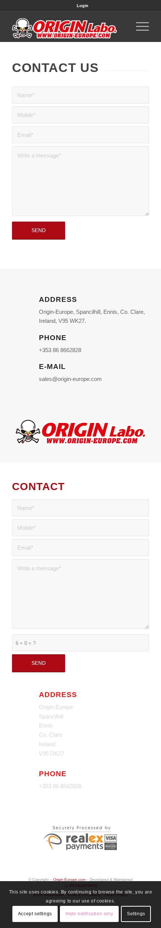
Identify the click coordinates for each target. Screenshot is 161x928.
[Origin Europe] (66, 27)
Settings (136, 913)
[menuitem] (82, 5)
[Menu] (138, 27)
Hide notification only (89, 913)
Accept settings (35, 913)
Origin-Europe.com (69, 879)
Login (82, 5)
